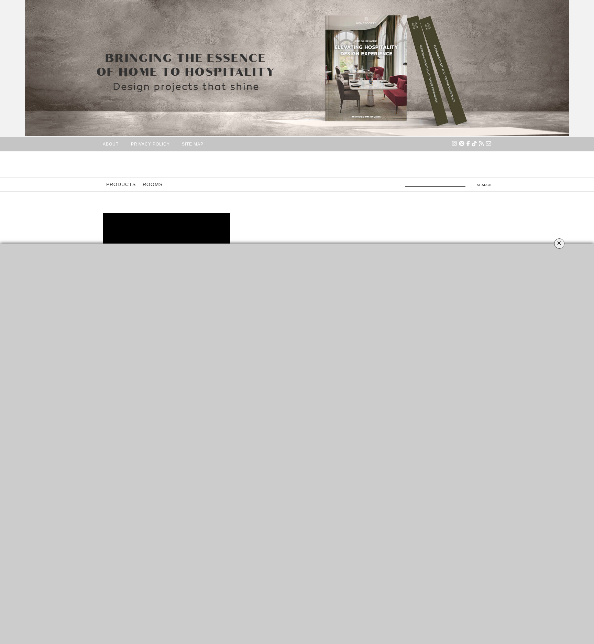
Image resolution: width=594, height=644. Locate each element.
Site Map (193, 144)
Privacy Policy (150, 144)
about (111, 144)
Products (121, 184)
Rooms (153, 184)
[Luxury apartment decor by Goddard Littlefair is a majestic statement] (166, 234)
